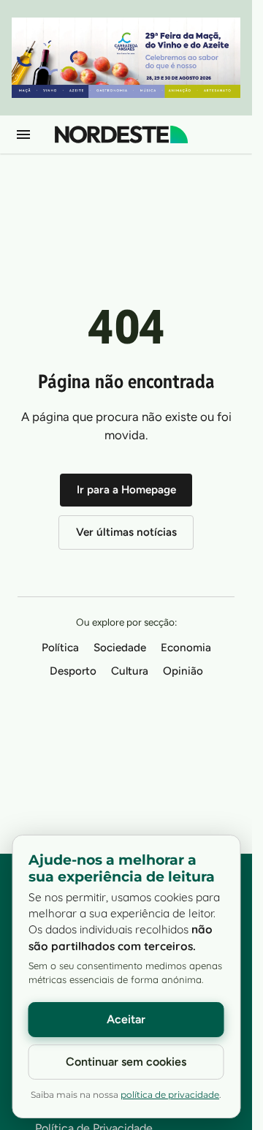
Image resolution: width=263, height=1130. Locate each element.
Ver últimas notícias (126, 532)
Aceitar (126, 1019)
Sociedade (120, 647)
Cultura (129, 671)
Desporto (73, 671)
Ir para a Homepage (126, 489)
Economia (186, 647)
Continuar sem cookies (126, 1062)
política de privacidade (170, 1095)
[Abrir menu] (23, 134)
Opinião (183, 671)
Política (60, 647)
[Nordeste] (121, 134)
